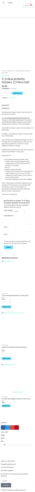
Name (6, 227)
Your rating (8, 210)
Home (3, 71)
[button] (16, 11)
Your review (9, 216)
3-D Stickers (9, 71)
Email (6, 234)
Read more (6, 406)
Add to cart (17, 93)
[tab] (17, 105)
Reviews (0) (5, 108)
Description (5, 105)
